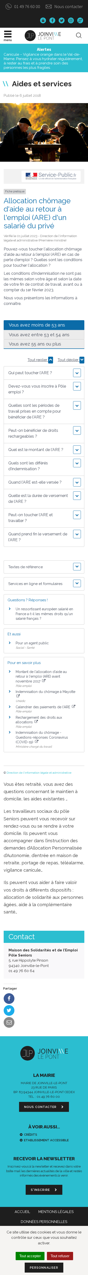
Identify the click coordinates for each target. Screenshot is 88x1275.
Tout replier (38, 360)
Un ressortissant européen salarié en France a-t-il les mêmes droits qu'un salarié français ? (44, 613)
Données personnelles (44, 1222)
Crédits (30, 1134)
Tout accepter (30, 1256)
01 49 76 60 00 (26, 6)
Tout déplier (68, 360)
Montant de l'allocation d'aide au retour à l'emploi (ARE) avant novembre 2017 (41, 676)
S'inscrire (41, 1190)
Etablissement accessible (46, 1140)
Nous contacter (68, 6)
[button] (44, 373)
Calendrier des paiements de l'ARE (43, 707)
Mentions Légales (56, 1212)
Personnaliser (44, 1267)
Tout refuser (60, 1256)
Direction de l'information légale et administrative (39, 772)
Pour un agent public (32, 643)
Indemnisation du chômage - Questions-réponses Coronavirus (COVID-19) (42, 737)
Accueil (22, 1212)
